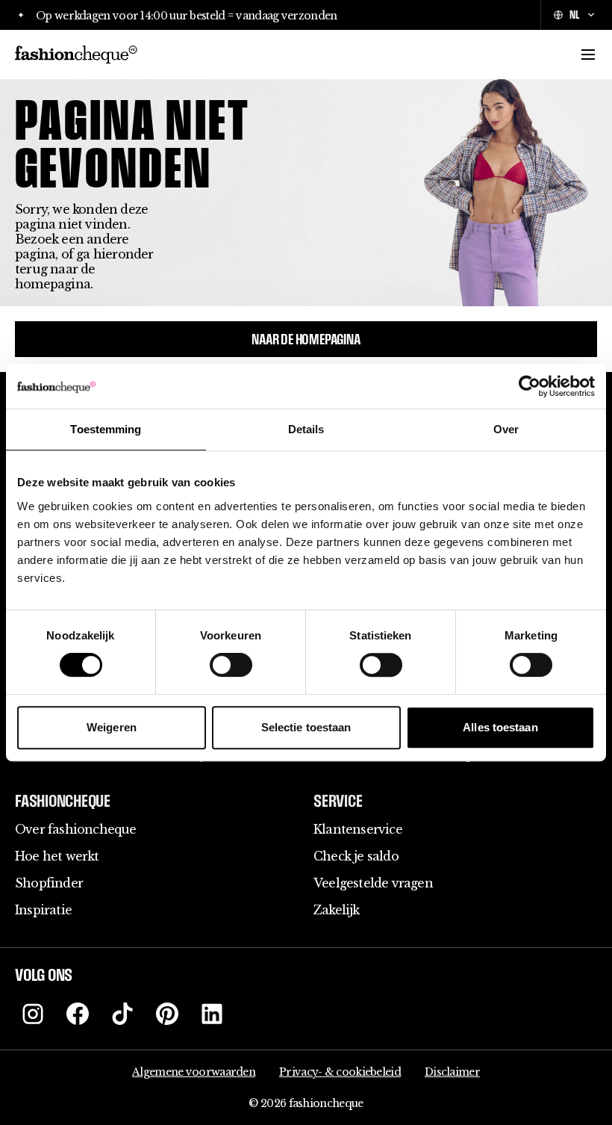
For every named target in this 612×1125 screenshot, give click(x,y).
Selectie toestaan (306, 727)
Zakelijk (336, 909)
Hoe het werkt (57, 856)
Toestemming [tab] (105, 429)
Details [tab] (306, 429)
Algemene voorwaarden (193, 1072)
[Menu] (588, 54)
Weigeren (112, 727)
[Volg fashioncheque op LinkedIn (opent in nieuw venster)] (212, 1014)
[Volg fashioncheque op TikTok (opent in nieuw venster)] (122, 1014)
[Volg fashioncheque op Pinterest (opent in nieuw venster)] (167, 1014)
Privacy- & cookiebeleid (340, 1072)
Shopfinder (49, 882)
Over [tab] (506, 429)
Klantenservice (357, 829)
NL (574, 14)
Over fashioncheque (76, 829)
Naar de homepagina (306, 339)
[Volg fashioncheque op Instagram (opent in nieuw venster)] (33, 1014)
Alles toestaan (500, 727)
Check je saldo (356, 856)
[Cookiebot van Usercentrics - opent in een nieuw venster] (529, 386)
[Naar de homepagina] (76, 54)
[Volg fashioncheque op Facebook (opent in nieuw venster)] (78, 1014)
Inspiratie (43, 909)
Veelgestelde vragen (373, 882)
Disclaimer (452, 1072)
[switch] (231, 665)
